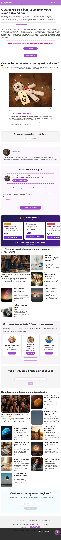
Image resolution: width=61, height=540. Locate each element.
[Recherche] (52, 2)
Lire (2, 285)
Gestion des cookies (28, 524)
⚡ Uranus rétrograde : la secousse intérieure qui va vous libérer (21, 428)
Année (37, 501)
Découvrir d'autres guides (30, 359)
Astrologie (33, 138)
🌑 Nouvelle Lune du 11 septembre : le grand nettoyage (51, 412)
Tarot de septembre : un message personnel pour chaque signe (21, 459)
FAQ (37, 520)
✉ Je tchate (29, 55)
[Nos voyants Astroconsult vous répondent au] (55, 2)
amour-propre (46, 29)
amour (26, 138)
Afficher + (30, 203)
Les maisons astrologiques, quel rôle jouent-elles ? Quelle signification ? (51, 258)
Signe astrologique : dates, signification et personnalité (50, 274)
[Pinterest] (39, 527)
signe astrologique (18, 67)
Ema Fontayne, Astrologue (21, 24)
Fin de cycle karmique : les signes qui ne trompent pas (51, 428)
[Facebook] (31, 527)
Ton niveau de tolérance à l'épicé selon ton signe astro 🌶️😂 (14, 415)
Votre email (18, 376)
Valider (30, 383)
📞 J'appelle (29, 48)
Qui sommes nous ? (30, 520)
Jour (20, 501)
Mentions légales (17, 524)
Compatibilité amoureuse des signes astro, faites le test (21, 305)
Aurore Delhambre (12, 345)
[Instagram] (33, 527)
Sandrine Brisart (49, 345)
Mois (27, 501)
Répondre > (9, 199)
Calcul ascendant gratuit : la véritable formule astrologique (15, 275)
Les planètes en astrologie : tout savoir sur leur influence (21, 290)
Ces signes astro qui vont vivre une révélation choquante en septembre (21, 444)
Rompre (3, 29)
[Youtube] (36, 527)
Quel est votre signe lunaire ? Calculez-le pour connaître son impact (52, 290)
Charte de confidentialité (41, 524)
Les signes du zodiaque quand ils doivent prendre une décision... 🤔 (52, 459)
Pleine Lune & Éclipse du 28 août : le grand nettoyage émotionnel (51, 444)
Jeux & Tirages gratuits (45, 520)
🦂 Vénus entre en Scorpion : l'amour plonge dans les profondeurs (51, 397)
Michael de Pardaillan (30, 345)
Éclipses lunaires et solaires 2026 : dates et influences (21, 475)
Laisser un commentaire (29, 207)
